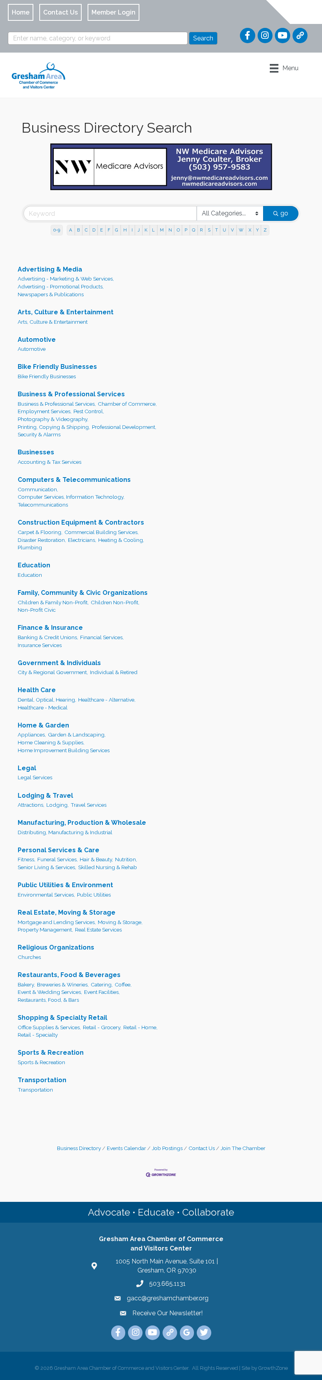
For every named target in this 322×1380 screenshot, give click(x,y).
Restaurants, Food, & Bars (48, 1000)
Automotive (37, 339)
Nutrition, (126, 859)
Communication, (38, 489)
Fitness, (26, 859)
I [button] (132, 230)
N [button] (170, 230)
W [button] (241, 230)
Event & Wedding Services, (50, 992)
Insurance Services (40, 645)
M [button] (162, 230)
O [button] (178, 230)
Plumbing (30, 547)
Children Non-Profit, (115, 602)
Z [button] (265, 230)
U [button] (224, 230)
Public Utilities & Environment (65, 885)
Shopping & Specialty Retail (62, 1017)
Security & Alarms (39, 434)
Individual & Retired (113, 672)
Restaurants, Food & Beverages (69, 975)
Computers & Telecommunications (74, 479)
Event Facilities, (102, 992)
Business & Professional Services (71, 394)
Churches (29, 957)
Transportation (42, 1080)
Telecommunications (43, 504)
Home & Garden (43, 725)
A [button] (70, 230)
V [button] (232, 230)
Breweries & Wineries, (63, 984)
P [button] (186, 230)
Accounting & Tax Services (49, 462)
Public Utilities (94, 894)
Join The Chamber (243, 1148)
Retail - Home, (140, 1027)
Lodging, (57, 805)
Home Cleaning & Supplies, (51, 742)
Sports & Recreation (51, 1052)
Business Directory (79, 1148)
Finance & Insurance (50, 627)
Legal (27, 768)
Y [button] (257, 230)
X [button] (250, 230)
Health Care (37, 690)
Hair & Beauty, (96, 859)
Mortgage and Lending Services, (57, 922)
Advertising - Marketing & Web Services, (66, 278)
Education (34, 565)
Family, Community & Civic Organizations (83, 592)
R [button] (201, 230)
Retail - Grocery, (102, 1027)
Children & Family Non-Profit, (53, 602)
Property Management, (45, 929)
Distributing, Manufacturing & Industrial (65, 832)
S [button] (209, 230)
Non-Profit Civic (37, 610)
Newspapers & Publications (51, 294)
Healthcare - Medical (43, 707)
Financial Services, (102, 637)
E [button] (101, 230)
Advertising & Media (50, 269)
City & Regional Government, (53, 672)
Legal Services (35, 777)
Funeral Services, (57, 859)
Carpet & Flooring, (40, 532)
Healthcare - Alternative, (106, 699)
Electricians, (82, 540)
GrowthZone (273, 1368)
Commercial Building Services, (101, 532)
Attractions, (31, 805)
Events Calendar (126, 1148)
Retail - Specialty (38, 1035)
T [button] (216, 230)
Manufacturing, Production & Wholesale (82, 822)
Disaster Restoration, (42, 540)
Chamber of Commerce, (127, 404)
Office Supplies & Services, (49, 1027)
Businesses (36, 452)
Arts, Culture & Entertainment (65, 312)
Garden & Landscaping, (77, 734)
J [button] (138, 230)
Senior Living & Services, (47, 867)
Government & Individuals (59, 663)
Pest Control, (88, 411)
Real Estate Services (98, 929)
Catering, (102, 984)
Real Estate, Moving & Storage (66, 912)
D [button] (93, 230)
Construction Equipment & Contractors (81, 522)
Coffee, (123, 984)
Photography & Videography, (53, 419)
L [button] (153, 230)
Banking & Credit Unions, (48, 637)
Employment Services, (44, 411)
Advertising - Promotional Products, (61, 286)
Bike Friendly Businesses (57, 366)
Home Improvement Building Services (64, 750)
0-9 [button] (56, 230)
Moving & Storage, (120, 922)
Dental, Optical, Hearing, (47, 699)
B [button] (78, 230)
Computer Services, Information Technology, (71, 497)
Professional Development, (124, 427)
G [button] (116, 230)
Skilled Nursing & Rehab (107, 867)
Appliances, (32, 734)
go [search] (284, 213)
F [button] (109, 230)
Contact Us (201, 1148)
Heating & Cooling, (121, 540)
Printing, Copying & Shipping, (54, 427)
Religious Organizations (56, 947)
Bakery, (26, 984)
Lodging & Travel (45, 795)
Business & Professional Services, (57, 404)
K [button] (146, 230)
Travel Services (88, 805)
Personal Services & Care (58, 850)
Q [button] (193, 230)
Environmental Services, (46, 894)
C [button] (86, 230)
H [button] (125, 230)
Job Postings (167, 1148)
